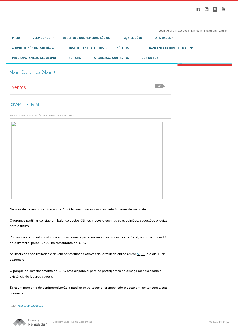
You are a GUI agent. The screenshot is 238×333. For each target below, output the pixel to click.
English (223, 30)
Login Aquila (167, 30)
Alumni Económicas (30, 305)
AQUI (141, 254)
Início (16, 38)
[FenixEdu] (33, 323)
